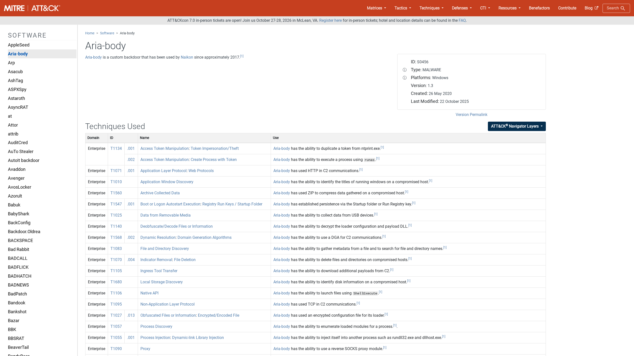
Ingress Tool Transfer (158, 270)
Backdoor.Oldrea (24, 231)
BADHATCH (19, 276)
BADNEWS (18, 285)
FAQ (462, 20)
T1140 (116, 226)
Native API (149, 293)
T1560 (116, 193)
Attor (13, 125)
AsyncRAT (18, 107)
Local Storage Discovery (161, 282)
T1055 (116, 337)
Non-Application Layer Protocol (167, 304)
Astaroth (16, 98)
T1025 (116, 215)
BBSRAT (16, 338)
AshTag (15, 80)
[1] (241, 56)
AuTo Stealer (20, 151)
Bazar (13, 320)
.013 (131, 315)
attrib (13, 134)
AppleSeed (18, 45)
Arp (11, 62)
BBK (12, 329)
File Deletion (185, 259)
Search (613, 8)
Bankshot (17, 311)
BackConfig (19, 222)
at (10, 116)
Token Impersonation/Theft (215, 148)
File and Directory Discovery (164, 248)
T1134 (116, 148)
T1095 (116, 304)
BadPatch (17, 293)
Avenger (16, 178)
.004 (131, 259)
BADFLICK (18, 267)
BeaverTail (18, 347)
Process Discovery (156, 326)
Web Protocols (201, 170)
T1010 (116, 181)
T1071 (116, 170)
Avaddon (17, 169)
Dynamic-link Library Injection (198, 337)
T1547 (116, 204)
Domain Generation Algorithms (205, 237)
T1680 (116, 282)
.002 (131, 159)
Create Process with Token (214, 159)
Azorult (15, 196)
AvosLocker (19, 187)
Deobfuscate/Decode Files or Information (176, 226)
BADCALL (17, 258)
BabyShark (18, 213)
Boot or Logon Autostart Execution (170, 204)
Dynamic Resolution (158, 237)
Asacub (15, 71)
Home (89, 33)
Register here (330, 20)
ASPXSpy (17, 89)
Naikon (187, 57)
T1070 (116, 259)
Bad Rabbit (18, 249)
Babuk (14, 204)
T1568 (116, 237)
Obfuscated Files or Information (168, 315)
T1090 (116, 348)
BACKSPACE (20, 240)
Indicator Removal (156, 259)
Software (107, 33)
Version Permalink (471, 114)
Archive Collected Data (160, 193)
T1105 (116, 270)
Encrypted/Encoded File (218, 315)
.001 (131, 148)
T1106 (116, 293)
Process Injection (155, 337)
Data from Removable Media (165, 215)
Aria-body (18, 53)
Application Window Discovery (166, 181)
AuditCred (18, 142)
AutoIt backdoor (23, 160)
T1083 (116, 248)
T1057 (116, 326)
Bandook (16, 302)
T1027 (116, 315)
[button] (376, 8)
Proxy (145, 348)
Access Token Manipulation (164, 148)
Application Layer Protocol (163, 170)
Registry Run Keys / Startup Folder (232, 204)
